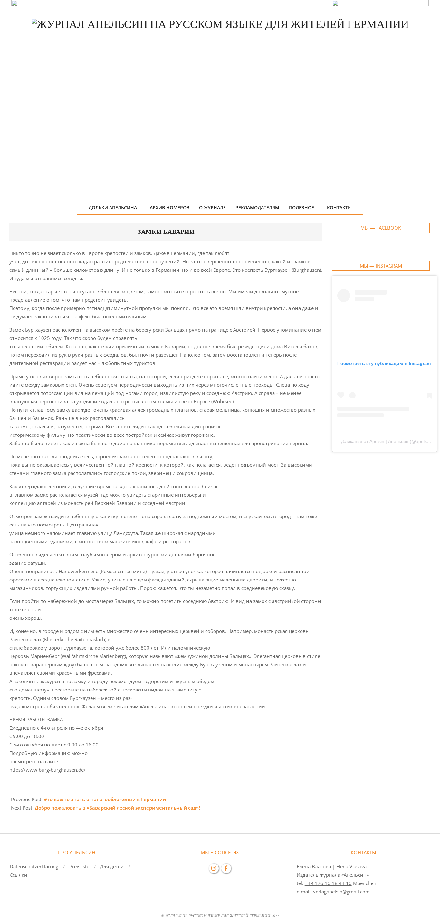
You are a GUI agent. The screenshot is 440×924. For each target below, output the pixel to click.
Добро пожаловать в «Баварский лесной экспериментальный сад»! (117, 807)
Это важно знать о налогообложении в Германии (105, 799)
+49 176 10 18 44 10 (328, 883)
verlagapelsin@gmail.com (341, 891)
